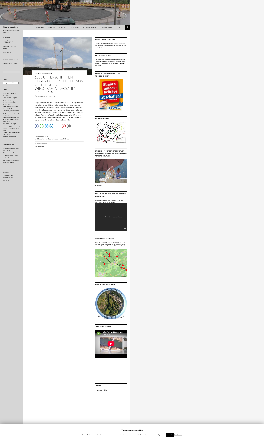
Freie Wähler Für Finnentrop (8, 41)
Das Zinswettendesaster (90, 27)
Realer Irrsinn (75, 27)
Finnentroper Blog (10, 27)
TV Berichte (6, 37)
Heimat (120, 27)
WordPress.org (7, 180)
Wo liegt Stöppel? (7, 158)
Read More (178, 435)
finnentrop (52, 96)
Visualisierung (41, 145)
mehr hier (66, 120)
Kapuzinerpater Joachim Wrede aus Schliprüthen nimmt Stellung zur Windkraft (11, 126)
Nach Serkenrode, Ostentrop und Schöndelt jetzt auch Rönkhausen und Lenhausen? (11, 112)
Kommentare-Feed (8, 177)
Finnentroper (62, 27)
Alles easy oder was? (8, 153)
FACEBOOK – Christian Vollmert (9, 47)
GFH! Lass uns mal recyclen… (11, 155)
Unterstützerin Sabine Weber (11, 132)
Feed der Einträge (8, 175)
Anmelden (6, 172)
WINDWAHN (51, 27)
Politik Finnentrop (41, 73)
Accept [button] (169, 435)
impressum (6, 56)
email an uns (7, 52)
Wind (50, 73)
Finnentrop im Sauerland (9, 93)
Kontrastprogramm (108, 27)
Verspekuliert (40, 27)
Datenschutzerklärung (10, 60)
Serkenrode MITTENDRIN (10, 63)
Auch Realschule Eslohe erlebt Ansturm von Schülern (52, 138)
